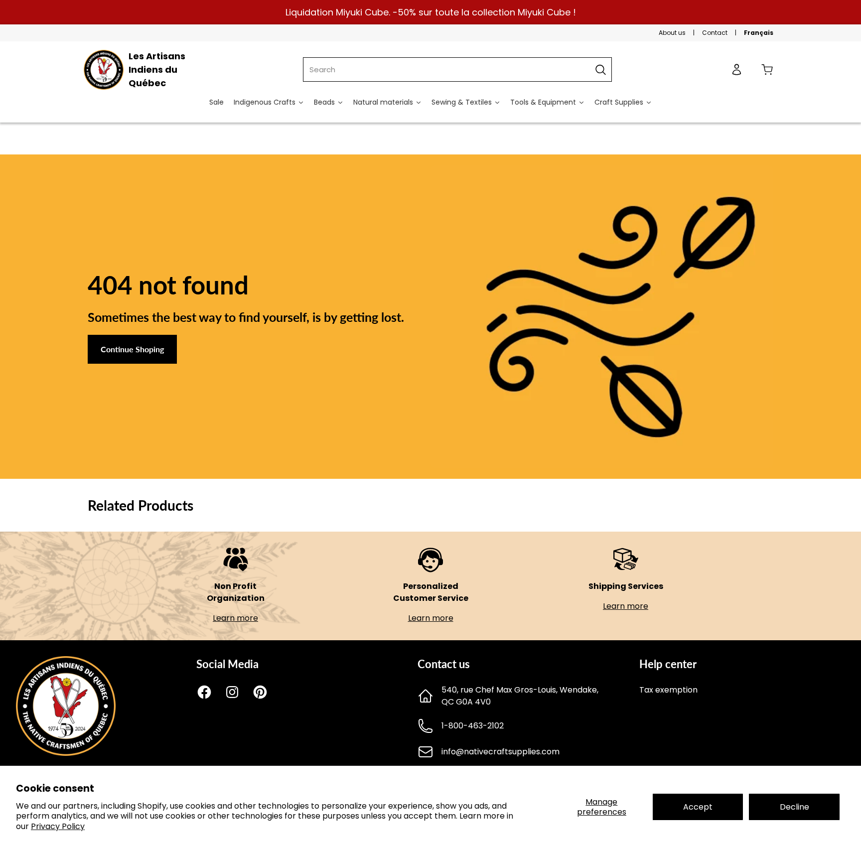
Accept (698, 807)
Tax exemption (668, 690)
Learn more (235, 618)
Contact (714, 32)
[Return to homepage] (66, 753)
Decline (794, 807)
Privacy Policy (58, 826)
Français (758, 32)
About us (672, 32)
